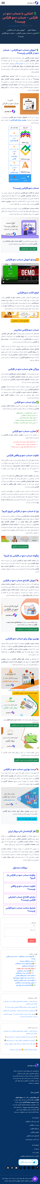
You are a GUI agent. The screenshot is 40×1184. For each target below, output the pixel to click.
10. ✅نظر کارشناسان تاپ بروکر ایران (25, 985)
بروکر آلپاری (13, 141)
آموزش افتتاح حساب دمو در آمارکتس (25, 693)
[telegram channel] (24, 1167)
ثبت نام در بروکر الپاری (14, 137)
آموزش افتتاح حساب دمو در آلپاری (26, 760)
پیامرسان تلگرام (14, 179)
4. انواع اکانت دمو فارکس (28, 966)
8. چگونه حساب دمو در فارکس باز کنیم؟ (24, 980)
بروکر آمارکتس (14, 172)
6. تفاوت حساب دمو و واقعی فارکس (25, 975)
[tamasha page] (16, 1167)
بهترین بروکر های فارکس (18, 120)
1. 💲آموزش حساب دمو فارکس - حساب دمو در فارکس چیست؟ (20, 958)
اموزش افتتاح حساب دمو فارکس (27, 629)
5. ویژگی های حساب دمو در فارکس (25, 969)
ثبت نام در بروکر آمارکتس (14, 166)
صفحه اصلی (32, 30)
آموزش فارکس (18, 63)
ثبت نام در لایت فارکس (14, 150)
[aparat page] (7, 1167)
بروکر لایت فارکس (14, 157)
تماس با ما (36, 1152)
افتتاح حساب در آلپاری (20, 546)
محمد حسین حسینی (14, 26)
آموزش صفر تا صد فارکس (16, 30)
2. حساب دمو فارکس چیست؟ (27, 961)
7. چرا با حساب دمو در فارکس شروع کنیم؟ (24, 978)
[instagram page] (28, 1167)
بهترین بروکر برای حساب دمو (27, 819)
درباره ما (36, 1149)
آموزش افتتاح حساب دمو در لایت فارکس (24, 725)
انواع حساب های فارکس (28, 249)
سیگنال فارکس (34, 1129)
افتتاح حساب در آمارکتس (20, 321)
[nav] (3, 2)
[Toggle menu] (35, 1179)
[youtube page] (20, 1167)
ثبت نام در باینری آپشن (32, 1139)
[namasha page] (12, 1167)
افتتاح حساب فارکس (32, 1136)
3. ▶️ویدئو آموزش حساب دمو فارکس (25, 964)
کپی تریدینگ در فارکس (32, 1121)
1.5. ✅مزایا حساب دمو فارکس (25, 971)
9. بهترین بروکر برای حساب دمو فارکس (25, 983)
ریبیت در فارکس (34, 1125)
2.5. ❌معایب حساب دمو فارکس (24, 973)
